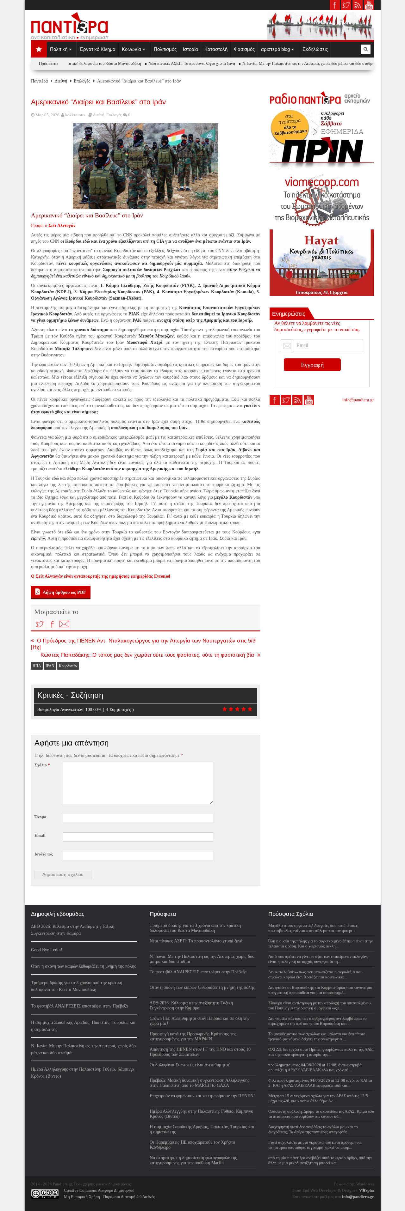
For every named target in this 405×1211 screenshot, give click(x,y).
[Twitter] (40, 624)
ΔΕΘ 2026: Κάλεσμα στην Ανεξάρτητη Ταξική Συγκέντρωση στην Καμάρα (191, 1005)
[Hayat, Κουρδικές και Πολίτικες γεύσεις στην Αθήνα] (322, 262)
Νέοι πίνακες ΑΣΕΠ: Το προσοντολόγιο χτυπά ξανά (181, 63)
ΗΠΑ (37, 666)
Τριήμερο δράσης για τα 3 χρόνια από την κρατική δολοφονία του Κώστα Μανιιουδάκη (195, 928)
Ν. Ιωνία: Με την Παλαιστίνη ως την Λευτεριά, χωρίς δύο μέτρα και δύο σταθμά (298, 63)
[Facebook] (52, 624)
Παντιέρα (39, 81)
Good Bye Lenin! (46, 949)
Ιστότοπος (43, 854)
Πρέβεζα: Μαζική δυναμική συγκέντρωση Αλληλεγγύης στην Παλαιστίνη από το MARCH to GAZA (199, 1083)
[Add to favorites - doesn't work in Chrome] (76, 624)
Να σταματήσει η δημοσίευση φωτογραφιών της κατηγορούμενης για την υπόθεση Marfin (193, 1160)
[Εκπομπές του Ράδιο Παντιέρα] (322, 97)
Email (40, 835)
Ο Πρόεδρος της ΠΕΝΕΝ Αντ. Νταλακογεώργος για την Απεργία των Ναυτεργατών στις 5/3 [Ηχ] (143, 644)
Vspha (366, 1190)
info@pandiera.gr (358, 400)
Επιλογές (82, 81)
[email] (64, 624)
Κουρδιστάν (68, 666)
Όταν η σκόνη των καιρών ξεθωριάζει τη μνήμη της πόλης (83, 966)
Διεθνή (61, 81)
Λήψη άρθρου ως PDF (64, 592)
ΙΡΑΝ (50, 666)
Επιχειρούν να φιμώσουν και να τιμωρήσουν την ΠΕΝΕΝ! (202, 1095)
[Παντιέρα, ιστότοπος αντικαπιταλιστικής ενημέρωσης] (69, 38)
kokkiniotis (75, 115)
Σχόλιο (42, 765)
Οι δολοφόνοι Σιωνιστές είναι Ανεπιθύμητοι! (190, 1064)
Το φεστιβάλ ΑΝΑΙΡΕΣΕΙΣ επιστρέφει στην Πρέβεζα (79, 1006)
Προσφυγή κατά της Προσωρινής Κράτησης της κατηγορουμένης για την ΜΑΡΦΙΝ (193, 1036)
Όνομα (40, 816)
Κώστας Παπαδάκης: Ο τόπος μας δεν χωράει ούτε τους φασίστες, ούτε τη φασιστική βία (147, 655)
